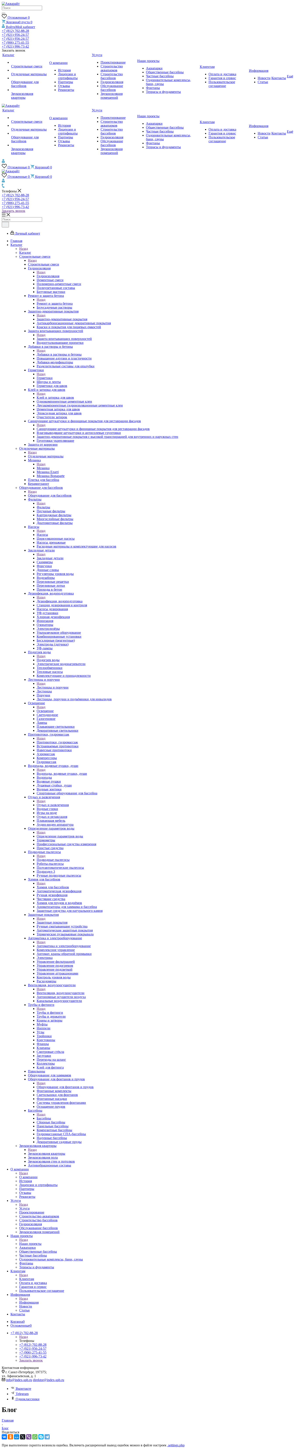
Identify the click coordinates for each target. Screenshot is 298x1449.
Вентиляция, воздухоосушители (60, 993)
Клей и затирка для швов (55, 397)
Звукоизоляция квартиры (46, 1153)
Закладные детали (50, 558)
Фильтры (43, 507)
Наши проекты (30, 1244)
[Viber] (28, 1436)
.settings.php (176, 1445)
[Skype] (41, 1436)
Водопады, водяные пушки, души (62, 773)
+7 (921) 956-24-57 (15, 35)
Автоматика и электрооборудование (64, 946)
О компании (28, 1177)
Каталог (25, 252)
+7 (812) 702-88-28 (15, 31)
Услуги (24, 1208)
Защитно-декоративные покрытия (62, 319)
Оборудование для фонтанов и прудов (65, 1087)
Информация (29, 1302)
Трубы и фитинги (50, 1012)
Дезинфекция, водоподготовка (59, 601)
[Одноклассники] (10, 1436)
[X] (22, 1436)
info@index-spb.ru (19, 1380)
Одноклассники (27, 1399)
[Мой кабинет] (3, 162)
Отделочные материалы (45, 456)
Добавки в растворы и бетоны (59, 354)
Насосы (42, 534)
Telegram (22, 1394)
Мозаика (43, 468)
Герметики (45, 378)
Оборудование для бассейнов (50, 495)
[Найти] (3, 13)
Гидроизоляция (48, 276)
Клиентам (26, 1279)
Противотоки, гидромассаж (57, 742)
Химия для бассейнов (53, 887)
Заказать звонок (13, 211)
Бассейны (44, 1118)
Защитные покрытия (52, 922)
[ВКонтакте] (4, 1436)
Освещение (45, 711)
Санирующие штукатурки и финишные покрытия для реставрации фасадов (93, 429)
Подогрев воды (48, 660)
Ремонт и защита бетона (55, 303)
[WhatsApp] (35, 1436)
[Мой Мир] (16, 1436)
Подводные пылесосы (53, 860)
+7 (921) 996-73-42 (15, 46)
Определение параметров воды (60, 836)
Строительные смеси (43, 264)
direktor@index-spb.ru (48, 1380)
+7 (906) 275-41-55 (15, 42)
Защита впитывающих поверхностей (64, 339)
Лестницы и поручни (53, 687)
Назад (23, 248)
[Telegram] (47, 1436)
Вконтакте (23, 1388)
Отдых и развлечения (53, 805)
